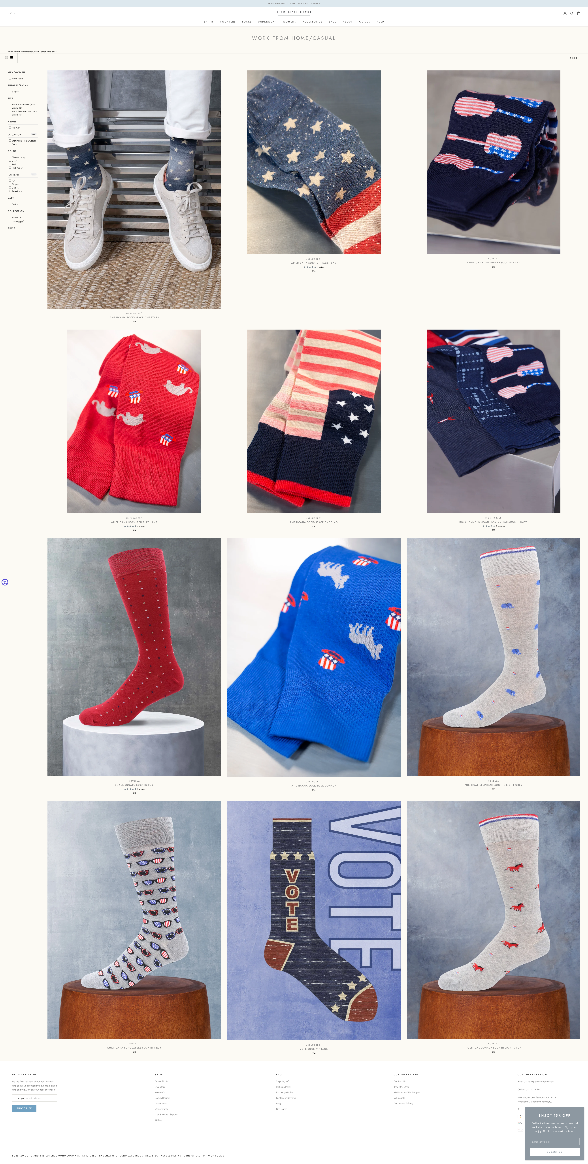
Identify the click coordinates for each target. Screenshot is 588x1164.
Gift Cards (281, 1108)
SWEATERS (228, 21)
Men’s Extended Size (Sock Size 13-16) (24, 113)
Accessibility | (170, 1156)
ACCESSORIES (312, 21)
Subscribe (554, 1152)
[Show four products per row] (11, 57)
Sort (574, 58)
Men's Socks (17, 78)
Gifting (158, 1119)
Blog (278, 1103)
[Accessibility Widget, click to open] (5, 582)
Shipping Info (283, 1081)
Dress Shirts (161, 1081)
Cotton (14, 204)
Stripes (15, 184)
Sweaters (160, 1086)
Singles (15, 91)
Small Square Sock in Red (134, 784)
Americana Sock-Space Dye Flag (314, 522)
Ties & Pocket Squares (167, 1114)
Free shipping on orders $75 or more (294, 3)
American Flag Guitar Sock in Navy (493, 262)
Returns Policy (283, 1086)
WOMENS (289, 21)
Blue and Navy (18, 157)
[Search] (572, 13)
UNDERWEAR (267, 21)
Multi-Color (17, 167)
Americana (16, 191)
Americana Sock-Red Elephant (134, 522)
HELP (380, 21)
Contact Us (400, 1081)
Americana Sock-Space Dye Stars (134, 317)
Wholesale (399, 1097)
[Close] (580, 1111)
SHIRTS (209, 21)
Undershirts (161, 1108)
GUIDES (364, 21)
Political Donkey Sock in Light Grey (493, 1047)
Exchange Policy (285, 1092)
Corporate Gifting (403, 1103)
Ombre (15, 187)
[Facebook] (519, 1109)
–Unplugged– (18, 221)
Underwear (161, 1103)
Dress (14, 144)
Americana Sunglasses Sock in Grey (134, 1047)
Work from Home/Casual (23, 140)
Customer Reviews (286, 1097)
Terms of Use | (191, 1156)
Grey (14, 160)
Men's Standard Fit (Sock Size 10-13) (23, 106)
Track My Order (402, 1086)
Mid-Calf (15, 127)
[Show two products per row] (6, 57)
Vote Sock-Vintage (314, 1048)
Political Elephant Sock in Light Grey (493, 784)
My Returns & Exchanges (407, 1092)
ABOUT (348, 21)
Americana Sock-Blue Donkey (314, 785)
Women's (160, 1092)
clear (34, 134)
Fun (13, 180)
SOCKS (247, 21)
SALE (332, 21)
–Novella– (16, 217)
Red (13, 164)
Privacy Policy (213, 1156)
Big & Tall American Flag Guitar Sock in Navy (493, 521)
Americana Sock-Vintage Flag (314, 262)
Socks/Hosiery (162, 1097)
